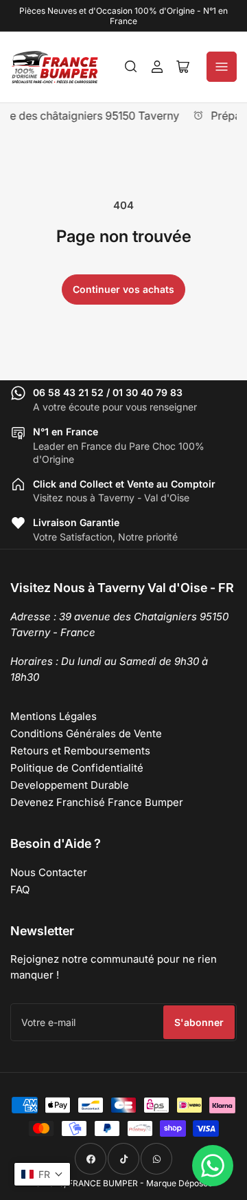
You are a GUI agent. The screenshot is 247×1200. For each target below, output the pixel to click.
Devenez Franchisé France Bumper (96, 802)
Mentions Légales (53, 716)
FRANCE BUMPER (103, 1183)
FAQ (20, 889)
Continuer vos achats (123, 289)
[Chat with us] (212, 1165)
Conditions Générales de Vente (86, 733)
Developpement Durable (69, 785)
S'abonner (199, 1022)
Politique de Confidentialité (76, 767)
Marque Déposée (179, 1183)
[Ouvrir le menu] (222, 67)
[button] (42, 1174)
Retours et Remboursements (80, 750)
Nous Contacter (48, 872)
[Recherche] (131, 67)
